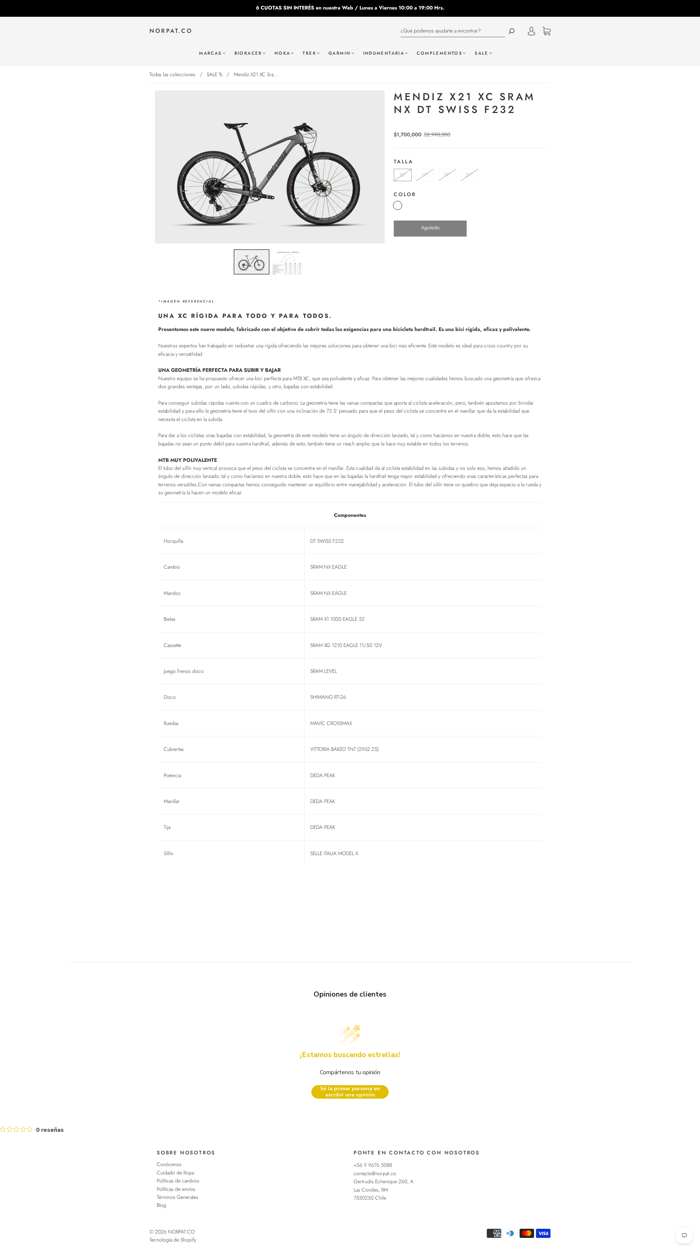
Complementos (439, 53)
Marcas (210, 53)
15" (402, 174)
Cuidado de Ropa (175, 1172)
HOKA (283, 53)
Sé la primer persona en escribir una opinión (350, 1092)
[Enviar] (511, 31)
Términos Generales (177, 1197)
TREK (309, 53)
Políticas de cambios (178, 1180)
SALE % (214, 74)
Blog (161, 1205)
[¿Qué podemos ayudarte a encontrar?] (452, 31)
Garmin (339, 53)
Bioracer (248, 53)
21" (469, 174)
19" (447, 174)
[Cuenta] (531, 31)
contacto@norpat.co (375, 1173)
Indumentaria (384, 53)
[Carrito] (546, 31)
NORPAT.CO (170, 31)
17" (424, 174)
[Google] (399, 247)
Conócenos (169, 1164)
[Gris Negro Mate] (397, 205)
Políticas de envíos (176, 1189)
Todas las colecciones (172, 74)
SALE (482, 53)
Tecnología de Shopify (172, 1239)
